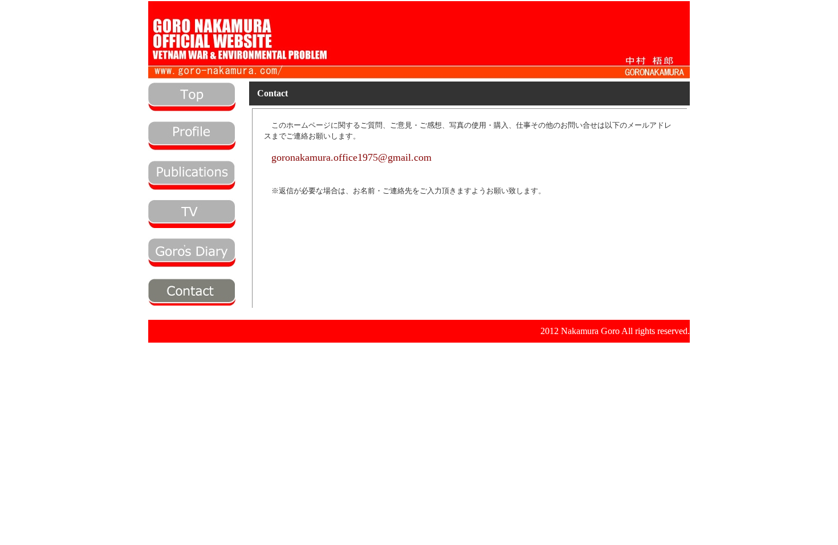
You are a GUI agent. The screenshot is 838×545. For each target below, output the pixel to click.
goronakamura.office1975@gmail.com (351, 157)
